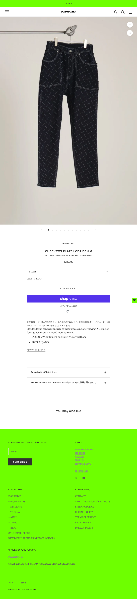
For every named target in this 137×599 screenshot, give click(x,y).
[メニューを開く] (7, 11)
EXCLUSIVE (14, 496)
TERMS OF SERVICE (85, 517)
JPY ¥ (10, 582)
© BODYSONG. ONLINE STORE (22, 590)
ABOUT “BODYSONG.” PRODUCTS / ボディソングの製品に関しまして (63, 382)
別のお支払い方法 (68, 306)
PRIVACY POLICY (84, 527)
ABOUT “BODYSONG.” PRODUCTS (92, 501)
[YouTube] (84, 478)
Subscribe (20, 462)
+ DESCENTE (15, 506)
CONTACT (80, 496)
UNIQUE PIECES (16, 501)
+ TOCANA (14, 512)
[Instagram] (76, 478)
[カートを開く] (130, 12)
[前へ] (41, 229)
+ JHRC (12, 527)
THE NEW (68, 3)
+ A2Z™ (12, 517)
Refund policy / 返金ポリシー (44, 372)
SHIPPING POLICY (84, 506)
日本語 (23, 582)
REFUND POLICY (84, 512)
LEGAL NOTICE (83, 522)
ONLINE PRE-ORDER (19, 533)
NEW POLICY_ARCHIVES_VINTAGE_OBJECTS (31, 538)
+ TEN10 (12, 522)
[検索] (123, 12)
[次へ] (95, 229)
